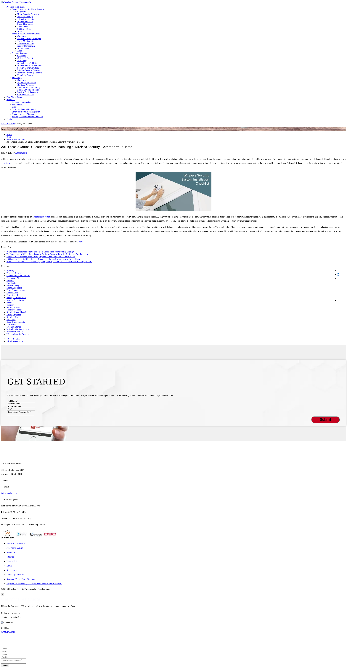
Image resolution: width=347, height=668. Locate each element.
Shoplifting (11, 319)
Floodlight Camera (25, 75)
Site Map (10, 557)
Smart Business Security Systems (26, 34)
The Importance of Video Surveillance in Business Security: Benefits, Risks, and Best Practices (47, 254)
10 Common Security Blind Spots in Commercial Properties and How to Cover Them (43, 259)
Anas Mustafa (21, 153)
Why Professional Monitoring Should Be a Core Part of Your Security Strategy (40, 252)
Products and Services (16, 7)
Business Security (14, 273)
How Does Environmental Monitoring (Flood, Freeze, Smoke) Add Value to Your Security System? (49, 261)
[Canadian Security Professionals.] (16, 2)
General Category (14, 285)
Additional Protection (26, 82)
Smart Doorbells (24, 29)
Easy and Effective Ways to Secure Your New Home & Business (34, 583)
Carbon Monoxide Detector (18, 275)
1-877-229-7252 (60, 242)
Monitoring (17, 77)
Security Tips (12, 317)
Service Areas (12, 570)
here (81, 242)
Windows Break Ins (15, 332)
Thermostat (11, 324)
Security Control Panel (16, 312)
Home (9, 134)
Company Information (21, 102)
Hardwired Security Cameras (29, 73)
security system (7, 163)
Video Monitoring (25, 16)
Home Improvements (16, 290)
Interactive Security (25, 19)
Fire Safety (11, 283)
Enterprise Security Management (26, 112)
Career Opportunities (15, 575)
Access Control (23, 48)
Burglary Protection (25, 85)
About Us (11, 99)
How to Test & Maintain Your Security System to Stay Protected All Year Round (41, 256)
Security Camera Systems (28, 68)
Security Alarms (13, 307)
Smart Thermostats (25, 24)
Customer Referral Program (24, 109)
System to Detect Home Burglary (21, 579)
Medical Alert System (16, 300)
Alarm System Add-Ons (27, 63)
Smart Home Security (16, 139)
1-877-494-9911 (8, 124)
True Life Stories (14, 327)
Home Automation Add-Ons (29, 65)
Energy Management (26, 46)
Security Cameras (14, 310)
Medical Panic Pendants (27, 92)
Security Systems (19, 53)
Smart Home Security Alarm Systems (28, 9)
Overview (21, 12)
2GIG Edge (22, 60)
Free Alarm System (15, 97)
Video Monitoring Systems (18, 329)
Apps (19, 31)
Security (10, 305)
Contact (10, 119)
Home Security (13, 295)
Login (9, 566)
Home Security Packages (28, 14)
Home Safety (12, 293)
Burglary (10, 271)
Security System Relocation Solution (27, 116)
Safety (9, 302)
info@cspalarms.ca (15, 341)
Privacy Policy (13, 561)
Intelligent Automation (16, 297)
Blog (14, 107)
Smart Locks (22, 26)
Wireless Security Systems (18, 334)
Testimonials (17, 104)
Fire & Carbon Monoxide (28, 90)
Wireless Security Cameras (28, 70)
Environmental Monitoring (28, 87)
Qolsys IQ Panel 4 (25, 58)
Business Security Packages (29, 38)
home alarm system (42, 217)
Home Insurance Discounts (23, 114)
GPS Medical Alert (25, 95)
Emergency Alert (14, 278)
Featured (10, 280)
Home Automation (25, 21)
